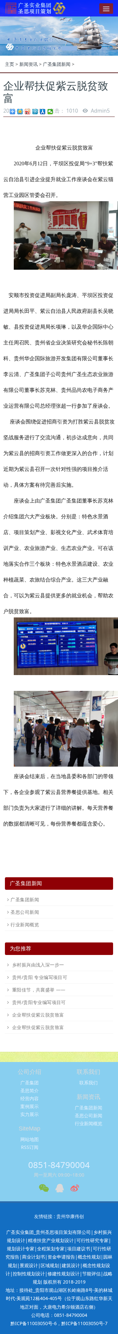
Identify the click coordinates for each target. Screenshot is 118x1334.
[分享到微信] (50, 111)
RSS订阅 (29, 1147)
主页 (9, 64)
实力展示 (29, 1114)
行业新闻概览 (24, 924)
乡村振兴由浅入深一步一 (37, 965)
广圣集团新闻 (56, 64)
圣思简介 (29, 1090)
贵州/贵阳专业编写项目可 (38, 1002)
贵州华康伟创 (70, 1216)
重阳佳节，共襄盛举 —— (37, 990)
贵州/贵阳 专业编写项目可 (38, 977)
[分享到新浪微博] (27, 111)
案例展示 (29, 1106)
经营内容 (29, 1098)
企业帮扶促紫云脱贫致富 (37, 1015)
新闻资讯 (28, 64)
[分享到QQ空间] (20, 111)
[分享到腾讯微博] (35, 111)
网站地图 (29, 1139)
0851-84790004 (59, 1165)
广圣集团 (29, 1082)
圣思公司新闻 (24, 912)
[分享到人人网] (43, 111)
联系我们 (88, 1082)
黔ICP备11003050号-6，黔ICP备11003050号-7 (59, 1323)
